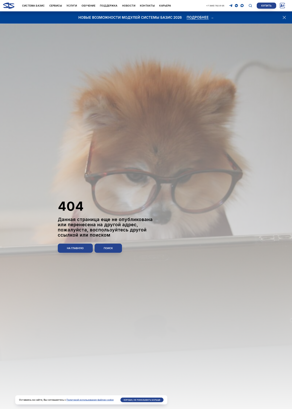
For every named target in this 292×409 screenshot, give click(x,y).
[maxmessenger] (242, 5)
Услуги (71, 5)
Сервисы (55, 5)
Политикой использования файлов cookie (90, 399)
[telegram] (231, 5)
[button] (250, 5)
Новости (129, 5)
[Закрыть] (284, 17)
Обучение (88, 5)
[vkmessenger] (236, 5)
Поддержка (109, 5)
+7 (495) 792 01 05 (215, 5)
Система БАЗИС (33, 5)
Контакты (147, 5)
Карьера (165, 5)
